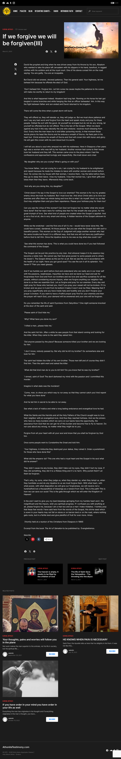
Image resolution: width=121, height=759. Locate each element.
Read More (52, 654)
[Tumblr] (10, 3)
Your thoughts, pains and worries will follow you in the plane (30, 641)
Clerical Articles (8, 29)
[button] (114, 3)
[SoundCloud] (7, 3)
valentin (11, 653)
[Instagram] (14, 3)
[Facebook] (4, 3)
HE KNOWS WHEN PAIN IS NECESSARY (85, 639)
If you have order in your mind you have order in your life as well (30, 706)
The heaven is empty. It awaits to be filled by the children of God (48, 574)
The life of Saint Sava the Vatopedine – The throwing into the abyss (82, 574)
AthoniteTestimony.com (16, 747)
